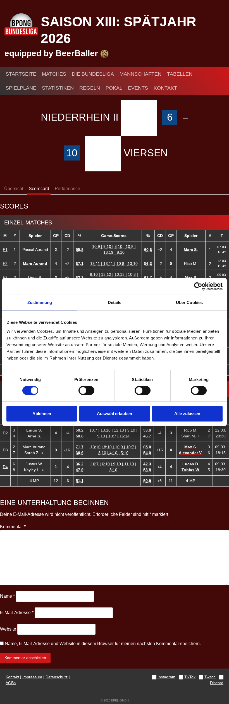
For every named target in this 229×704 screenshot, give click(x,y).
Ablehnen (41, 413)
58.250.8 (80, 433)
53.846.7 (147, 433)
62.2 (80, 277)
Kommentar (13, 526)
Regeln (89, 88)
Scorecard (39, 188)
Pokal (114, 88)
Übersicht (13, 188)
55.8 (80, 249)
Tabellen (179, 74)
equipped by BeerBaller (52, 53)
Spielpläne (21, 88)
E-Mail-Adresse (17, 612)
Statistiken (58, 88)
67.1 (80, 263)
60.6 (148, 249)
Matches (54, 74)
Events (138, 88)
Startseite (21, 74)
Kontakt (165, 88)
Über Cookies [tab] (189, 302)
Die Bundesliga (93, 74)
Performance (67, 188)
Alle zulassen (187, 413)
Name (7, 596)
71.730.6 (80, 450)
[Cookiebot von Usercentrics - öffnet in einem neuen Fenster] (198, 286)
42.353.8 (147, 467)
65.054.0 (147, 450)
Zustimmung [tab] (39, 302)
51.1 (80, 480)
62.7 (148, 277)
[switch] (86, 390)
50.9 (147, 480)
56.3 (148, 263)
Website (8, 629)
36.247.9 (80, 467)
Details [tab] (114, 302)
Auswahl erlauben (114, 413)
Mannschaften (140, 74)
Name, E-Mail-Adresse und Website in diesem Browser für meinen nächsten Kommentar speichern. (103, 643)
